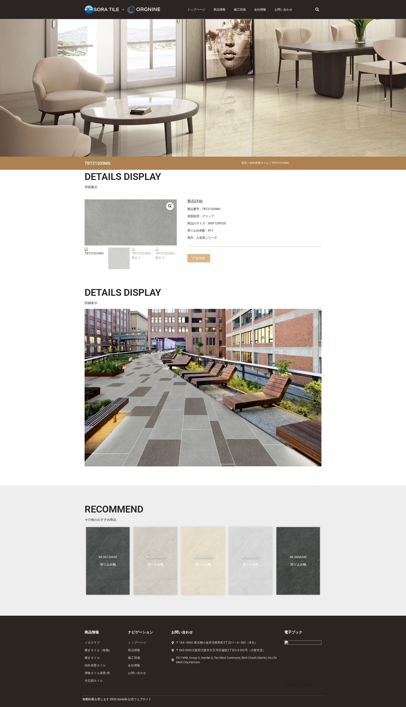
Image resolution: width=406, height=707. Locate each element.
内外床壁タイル (259, 162)
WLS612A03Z (155, 557)
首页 (244, 162)
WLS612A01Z (250, 557)
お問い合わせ (283, 9)
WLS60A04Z (298, 557)
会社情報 (260, 9)
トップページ (196, 9)
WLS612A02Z (203, 557)
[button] (317, 9)
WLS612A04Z (108, 557)
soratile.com (299, 684)
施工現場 (240, 9)
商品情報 (219, 9)
